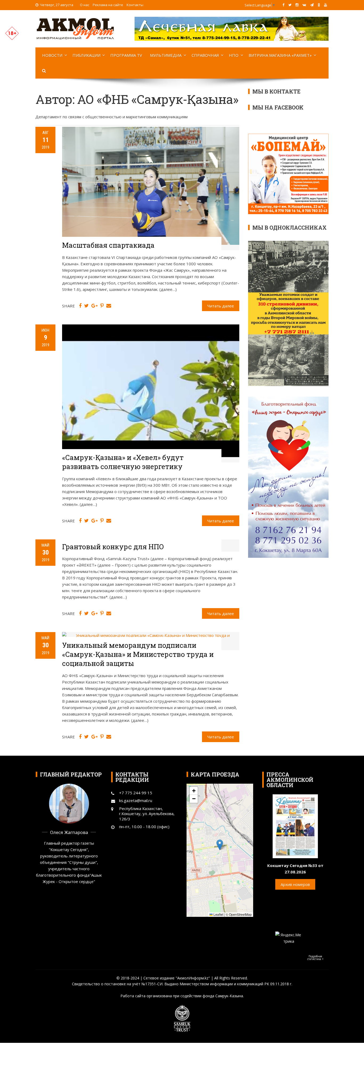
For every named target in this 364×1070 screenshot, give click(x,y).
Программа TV (126, 55)
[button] (219, 844)
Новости (52, 55)
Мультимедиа (165, 55)
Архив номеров (295, 884)
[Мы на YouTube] (325, 4)
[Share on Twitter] (86, 305)
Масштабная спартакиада (108, 245)
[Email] (108, 305)
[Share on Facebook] (80, 305)
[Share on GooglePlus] (94, 305)
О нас (84, 4)
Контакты (135, 4)
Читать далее (220, 305)
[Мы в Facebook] (283, 4)
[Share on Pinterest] (102, 305)
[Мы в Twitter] (290, 4)
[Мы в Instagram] (297, 4)
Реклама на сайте (108, 4)
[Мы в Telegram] (312, 4)
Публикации (86, 55)
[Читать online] (295, 825)
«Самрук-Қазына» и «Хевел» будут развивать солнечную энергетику (123, 462)
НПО (233, 55)
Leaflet (218, 914)
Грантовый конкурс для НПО (113, 546)
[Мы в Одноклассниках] (319, 4)
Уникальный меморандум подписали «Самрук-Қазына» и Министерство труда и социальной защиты (138, 654)
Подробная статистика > (315, 957)
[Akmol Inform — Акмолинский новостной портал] (75, 28)
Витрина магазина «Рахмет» (280, 55)
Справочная (205, 55)
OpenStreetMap (240, 914)
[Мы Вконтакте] (304, 4)
